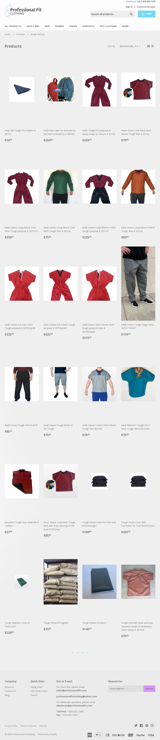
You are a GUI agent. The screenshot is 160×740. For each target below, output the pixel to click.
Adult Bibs (33, 26)
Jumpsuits (88, 26)
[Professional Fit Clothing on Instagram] (152, 725)
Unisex (73, 26)
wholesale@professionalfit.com (74, 705)
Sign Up (149, 688)
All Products (13, 26)
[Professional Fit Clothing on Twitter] (136, 725)
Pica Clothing (108, 26)
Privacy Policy (11, 725)
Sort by (111, 46)
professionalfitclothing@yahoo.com (76, 696)
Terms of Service (28, 725)
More (125, 26)
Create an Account (146, 6)
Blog (7, 695)
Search (34, 695)
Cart (149, 13)
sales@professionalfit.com (71, 690)
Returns (43, 725)
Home (7, 34)
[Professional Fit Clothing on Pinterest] (146, 725)
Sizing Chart (36, 687)
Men (47, 26)
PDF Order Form (39, 691)
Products (20, 34)
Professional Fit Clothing (23, 734)
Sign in (129, 6)
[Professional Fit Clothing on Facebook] (141, 725)
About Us (9, 687)
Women (59, 26)
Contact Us (10, 691)
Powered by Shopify (47, 734)
